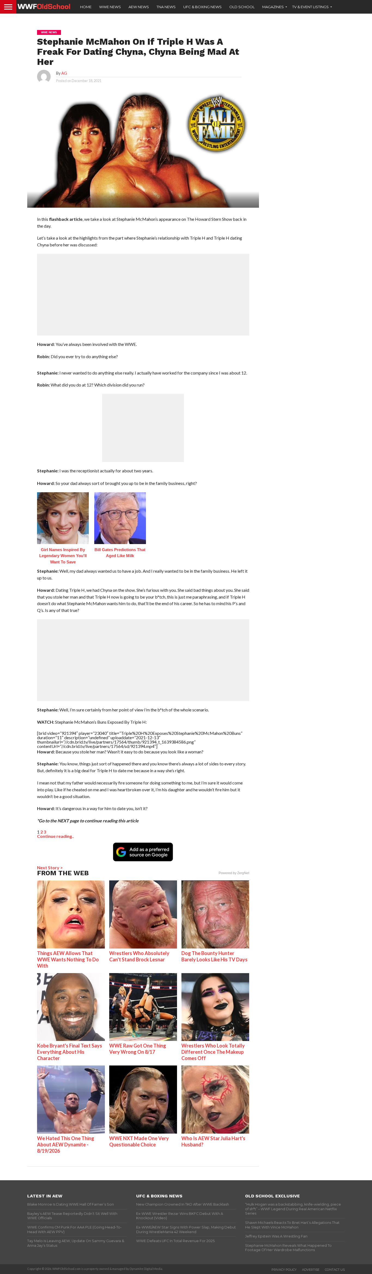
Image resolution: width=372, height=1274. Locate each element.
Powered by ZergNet (234, 873)
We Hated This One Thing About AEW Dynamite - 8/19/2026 (65, 1144)
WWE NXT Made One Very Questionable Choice (139, 1141)
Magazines (273, 7)
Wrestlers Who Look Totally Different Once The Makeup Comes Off (213, 1052)
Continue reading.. (55, 836)
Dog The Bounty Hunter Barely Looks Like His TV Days (214, 956)
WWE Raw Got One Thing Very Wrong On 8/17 (137, 1049)
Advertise (310, 1270)
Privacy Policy (284, 1270)
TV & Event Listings (310, 7)
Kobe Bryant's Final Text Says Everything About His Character (69, 1052)
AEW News (139, 7)
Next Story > (50, 867)
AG (64, 73)
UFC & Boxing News (202, 7)
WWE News (110, 7)
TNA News (166, 7)
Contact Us (335, 1270)
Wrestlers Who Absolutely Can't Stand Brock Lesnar (139, 956)
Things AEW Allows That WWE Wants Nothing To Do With (68, 959)
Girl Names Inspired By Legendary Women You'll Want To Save (63, 555)
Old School (242, 7)
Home (86, 7)
